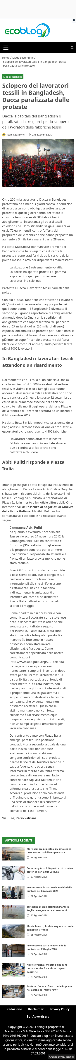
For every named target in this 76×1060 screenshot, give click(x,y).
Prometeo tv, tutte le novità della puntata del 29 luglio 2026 (46, 947)
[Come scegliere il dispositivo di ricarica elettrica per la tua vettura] (13, 873)
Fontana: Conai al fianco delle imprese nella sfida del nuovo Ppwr (49, 988)
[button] (72, 48)
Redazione (14, 1009)
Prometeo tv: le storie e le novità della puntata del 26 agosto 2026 (49, 889)
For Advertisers (38, 1016)
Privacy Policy (59, 1009)
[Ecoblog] (27, 30)
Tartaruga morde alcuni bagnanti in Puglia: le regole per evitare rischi (48, 908)
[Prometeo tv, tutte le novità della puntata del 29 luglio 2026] (13, 950)
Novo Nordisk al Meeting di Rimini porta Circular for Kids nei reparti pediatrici (47, 968)
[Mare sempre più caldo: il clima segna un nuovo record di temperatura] (13, 854)
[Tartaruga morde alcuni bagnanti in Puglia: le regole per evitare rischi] (13, 912)
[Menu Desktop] (6, 47)
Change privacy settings (61, 1056)
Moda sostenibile (12, 76)
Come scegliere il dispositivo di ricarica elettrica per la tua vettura (50, 869)
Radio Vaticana (26, 818)
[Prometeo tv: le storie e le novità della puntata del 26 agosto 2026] (13, 892)
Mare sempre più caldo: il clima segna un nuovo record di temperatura (49, 850)
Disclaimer (36, 1009)
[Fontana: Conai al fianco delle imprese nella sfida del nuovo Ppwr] (13, 991)
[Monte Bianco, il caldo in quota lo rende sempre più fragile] (13, 931)
